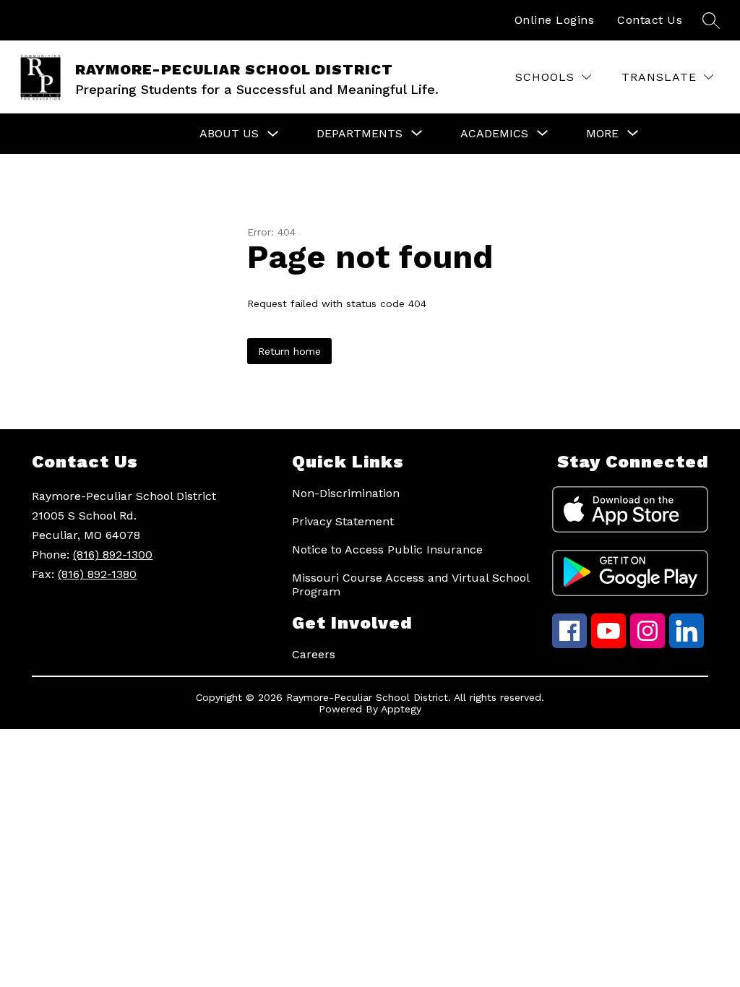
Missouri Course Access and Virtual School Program (410, 584)
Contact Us (649, 20)
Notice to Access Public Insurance (387, 549)
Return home (289, 351)
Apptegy (401, 709)
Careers (313, 654)
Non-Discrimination (346, 493)
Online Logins (555, 20)
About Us (229, 133)
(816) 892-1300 (112, 554)
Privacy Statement (343, 521)
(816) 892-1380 (97, 574)
